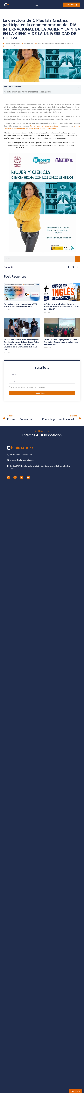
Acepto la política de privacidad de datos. (28, 387)
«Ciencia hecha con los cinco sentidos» (44, 126)
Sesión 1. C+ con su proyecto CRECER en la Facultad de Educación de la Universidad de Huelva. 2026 (61, 342)
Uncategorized (15, 43)
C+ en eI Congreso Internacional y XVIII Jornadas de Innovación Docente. (20, 305)
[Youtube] (28, 477)
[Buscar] (77, 259)
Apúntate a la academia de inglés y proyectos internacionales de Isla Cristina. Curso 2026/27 (62, 307)
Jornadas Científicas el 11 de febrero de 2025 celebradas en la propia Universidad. (42, 127)
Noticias (7, 43)
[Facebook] (8, 477)
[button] (36, 5)
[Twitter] (21, 477)
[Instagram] (15, 477)
